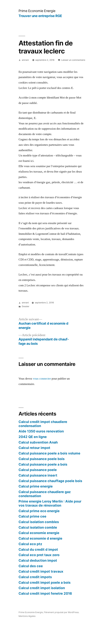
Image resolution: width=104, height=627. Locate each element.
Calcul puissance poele (38, 470)
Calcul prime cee (32, 516)
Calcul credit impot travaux (41, 571)
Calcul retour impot (34, 448)
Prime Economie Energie (37, 11)
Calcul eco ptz (30, 544)
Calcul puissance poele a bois (43, 464)
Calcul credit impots (35, 577)
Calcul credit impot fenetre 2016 (45, 593)
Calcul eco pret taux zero (39, 555)
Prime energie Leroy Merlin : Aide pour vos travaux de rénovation (50, 503)
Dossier (25, 306)
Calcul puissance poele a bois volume (49, 453)
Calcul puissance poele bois (42, 459)
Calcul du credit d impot (38, 549)
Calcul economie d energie (40, 538)
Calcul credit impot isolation (42, 588)
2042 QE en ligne (33, 437)
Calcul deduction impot (38, 560)
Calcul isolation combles (39, 522)
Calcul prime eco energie (39, 511)
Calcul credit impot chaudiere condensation (43, 424)
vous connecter (42, 378)
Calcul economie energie (39, 533)
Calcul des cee (31, 566)
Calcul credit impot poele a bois (45, 582)
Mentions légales (27, 616)
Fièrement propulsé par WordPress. (61, 612)
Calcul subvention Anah (38, 442)
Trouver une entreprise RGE (40, 16)
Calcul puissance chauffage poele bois (50, 481)
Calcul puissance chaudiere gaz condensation (45, 494)
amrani (25, 60)
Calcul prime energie (36, 486)
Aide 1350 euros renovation (41, 431)
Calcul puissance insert (38, 475)
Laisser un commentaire (73, 60)
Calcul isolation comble (38, 527)
